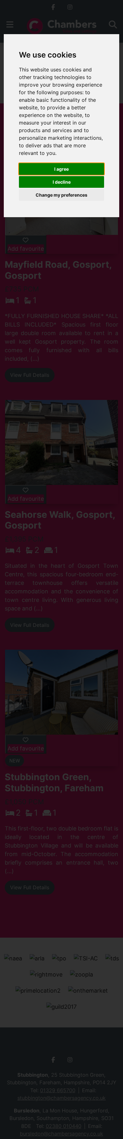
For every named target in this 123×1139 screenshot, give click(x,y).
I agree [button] (61, 169)
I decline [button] (62, 182)
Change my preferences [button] (61, 195)
